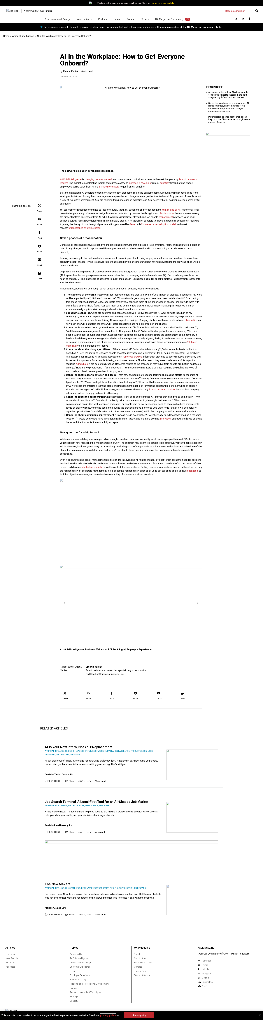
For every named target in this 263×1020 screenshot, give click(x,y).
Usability (74, 1001)
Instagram (207, 973)
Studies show (167, 213)
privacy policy (108, 1015)
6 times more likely (109, 186)
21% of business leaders (162, 389)
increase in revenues (140, 183)
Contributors (140, 958)
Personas (74, 988)
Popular (131, 19)
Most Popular (12, 958)
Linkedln (205, 969)
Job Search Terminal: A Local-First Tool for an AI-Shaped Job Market (96, 802)
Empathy (74, 971)
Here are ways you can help (162, 3)
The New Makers (57, 884)
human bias (82, 364)
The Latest (10, 954)
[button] (40, 208)
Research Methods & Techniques (85, 992)
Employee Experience (139, 649)
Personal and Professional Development (89, 984)
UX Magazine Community (169, 19)
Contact (138, 967)
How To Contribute (143, 962)
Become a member (235, 11)
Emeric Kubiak (94, 666)
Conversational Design (57, 19)
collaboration (190, 320)
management (166, 217)
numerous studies (132, 356)
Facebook (206, 961)
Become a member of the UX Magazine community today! (190, 27)
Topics (145, 19)
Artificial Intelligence (23, 36)
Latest (117, 19)
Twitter (204, 965)
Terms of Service (142, 975)
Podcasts (10, 967)
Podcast (103, 19)
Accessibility (76, 954)
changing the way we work (99, 179)
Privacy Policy (141, 971)
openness (192, 470)
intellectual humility (92, 467)
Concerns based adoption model (158, 224)
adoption (164, 183)
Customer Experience (80, 967)
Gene (132, 224)
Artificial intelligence (71, 179)
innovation (165, 418)
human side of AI (171, 209)
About (137, 954)
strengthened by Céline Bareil (84, 228)
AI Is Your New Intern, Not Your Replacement (78, 747)
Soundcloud (208, 982)
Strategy (74, 996)
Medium (205, 978)
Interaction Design (78, 979)
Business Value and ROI (98, 649)
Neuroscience (84, 19)
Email (204, 986)
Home (6, 36)
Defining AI (119, 649)
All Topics (10, 962)
